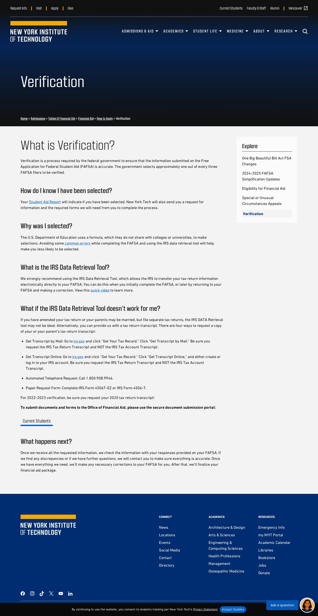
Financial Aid (86, 118)
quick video (100, 290)
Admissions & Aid (138, 31)
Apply (54, 8)
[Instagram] (32, 593)
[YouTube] (61, 593)
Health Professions (224, 556)
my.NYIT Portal (270, 535)
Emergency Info (271, 527)
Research (284, 31)
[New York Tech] (38, 31)
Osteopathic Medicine (226, 571)
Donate (264, 573)
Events (164, 542)
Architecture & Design (227, 527)
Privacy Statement (205, 609)
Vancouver (295, 8)
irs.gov (79, 341)
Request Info (18, 8)
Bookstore (266, 557)
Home (24, 118)
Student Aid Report (45, 201)
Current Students (231, 8)
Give (70, 8)
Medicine (235, 31)
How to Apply (105, 118)
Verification (253, 213)
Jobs (262, 565)
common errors (77, 243)
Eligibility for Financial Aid (263, 188)
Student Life (205, 31)
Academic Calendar (274, 542)
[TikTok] (42, 593)
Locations (167, 535)
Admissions (38, 118)
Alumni (274, 8)
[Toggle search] (305, 31)
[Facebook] (23, 593)
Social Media (169, 550)
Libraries (265, 550)
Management (219, 563)
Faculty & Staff (256, 8)
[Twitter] (51, 593)
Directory (166, 565)
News (163, 527)
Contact (165, 557)
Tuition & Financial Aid (61, 118)
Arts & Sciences (222, 535)
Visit (39, 8)
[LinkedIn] (70, 593)
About (259, 31)
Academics (173, 31)
